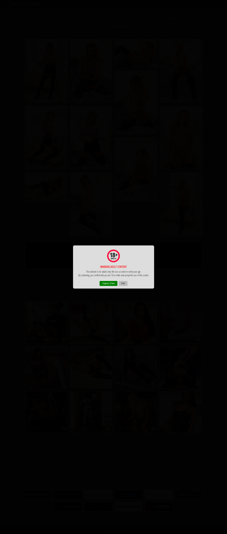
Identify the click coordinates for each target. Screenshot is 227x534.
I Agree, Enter (108, 283)
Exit (123, 283)
